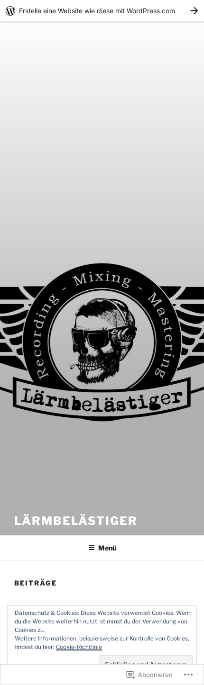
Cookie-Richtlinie (79, 646)
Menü (107, 548)
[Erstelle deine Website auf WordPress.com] (102, 10)
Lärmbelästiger (76, 521)
